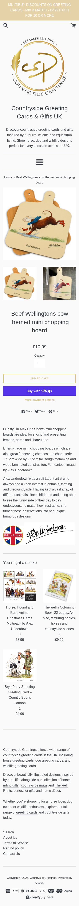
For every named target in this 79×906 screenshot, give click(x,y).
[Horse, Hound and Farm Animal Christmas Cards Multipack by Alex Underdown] (19, 586)
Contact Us (11, 854)
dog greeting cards (49, 760)
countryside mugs (34, 785)
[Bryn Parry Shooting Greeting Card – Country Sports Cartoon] (19, 665)
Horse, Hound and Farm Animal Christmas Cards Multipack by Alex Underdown (19, 618)
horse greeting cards (18, 760)
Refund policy (13, 848)
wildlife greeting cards (19, 766)
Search (8, 832)
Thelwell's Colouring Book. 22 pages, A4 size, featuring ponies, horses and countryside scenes (59, 618)
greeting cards (26, 812)
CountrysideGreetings (43, 877)
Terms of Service (15, 843)
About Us (10, 837)
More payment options (40, 399)
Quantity (39, 355)
